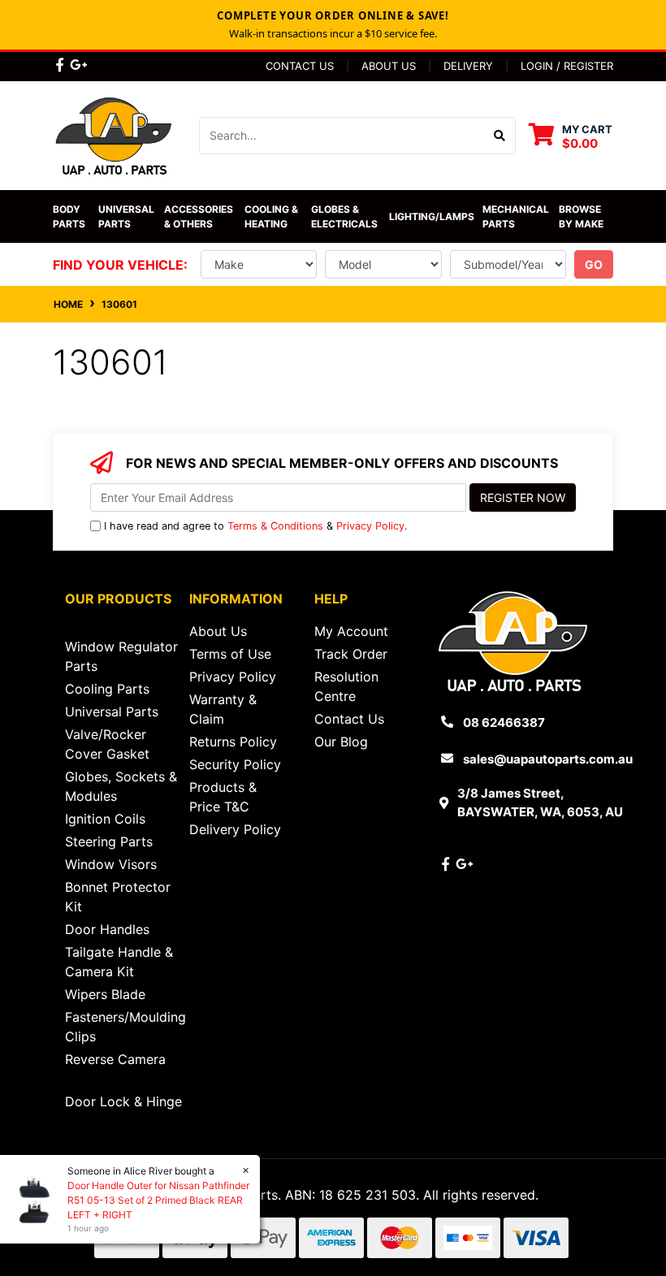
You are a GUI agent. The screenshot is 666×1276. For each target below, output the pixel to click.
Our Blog (341, 741)
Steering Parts (109, 841)
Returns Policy (233, 741)
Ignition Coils (105, 819)
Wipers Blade (105, 994)
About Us (388, 65)
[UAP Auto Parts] (114, 134)
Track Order (350, 654)
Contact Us (300, 65)
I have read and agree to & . (256, 526)
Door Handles (107, 929)
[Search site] (500, 135)
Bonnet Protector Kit (118, 897)
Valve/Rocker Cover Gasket (107, 744)
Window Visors (111, 864)
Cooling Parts (107, 689)
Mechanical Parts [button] (516, 216)
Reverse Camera (115, 1059)
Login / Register (567, 65)
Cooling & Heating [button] (272, 216)
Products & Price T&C (223, 797)
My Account (351, 631)
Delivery (468, 65)
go (594, 264)
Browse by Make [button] (581, 216)
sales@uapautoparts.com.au (548, 759)
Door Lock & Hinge (123, 1101)
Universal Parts (127, 216)
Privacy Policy (370, 526)
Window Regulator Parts (121, 656)
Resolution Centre (346, 686)
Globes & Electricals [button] (344, 216)
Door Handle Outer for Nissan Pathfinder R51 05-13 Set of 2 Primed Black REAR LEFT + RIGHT (158, 1200)
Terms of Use (230, 654)
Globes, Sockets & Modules (121, 786)
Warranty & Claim (223, 709)
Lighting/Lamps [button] (431, 216)
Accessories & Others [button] (200, 216)
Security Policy (235, 764)
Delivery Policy (235, 829)
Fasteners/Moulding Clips (125, 1027)
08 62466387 (504, 722)
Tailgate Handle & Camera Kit (119, 962)
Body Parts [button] (69, 216)
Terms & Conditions (275, 526)
